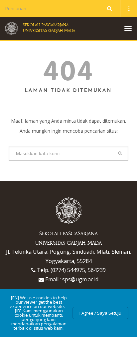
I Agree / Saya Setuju (100, 313)
